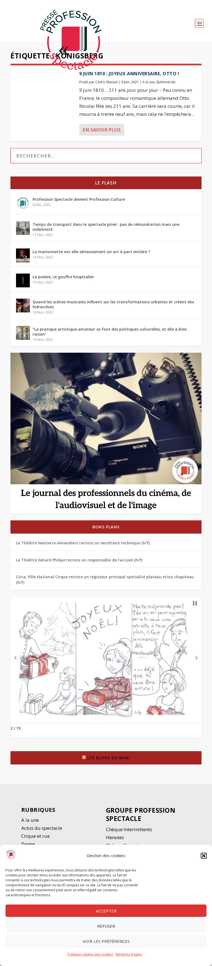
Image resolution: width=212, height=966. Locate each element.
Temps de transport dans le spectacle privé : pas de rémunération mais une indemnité (106, 227)
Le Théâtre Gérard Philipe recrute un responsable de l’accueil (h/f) (79, 560)
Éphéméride (166, 82)
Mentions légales (129, 954)
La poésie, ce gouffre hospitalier (63, 276)
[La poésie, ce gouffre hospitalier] (23, 280)
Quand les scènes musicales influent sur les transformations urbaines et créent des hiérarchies (113, 304)
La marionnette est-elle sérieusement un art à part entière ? (91, 251)
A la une (148, 82)
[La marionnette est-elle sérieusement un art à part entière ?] (23, 255)
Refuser (106, 926)
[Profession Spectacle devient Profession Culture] (23, 203)
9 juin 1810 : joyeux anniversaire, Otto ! (129, 74)
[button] (203, 855)
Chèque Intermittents (129, 829)
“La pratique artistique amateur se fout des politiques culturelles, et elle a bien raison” (110, 332)
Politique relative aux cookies (90, 954)
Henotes (115, 837)
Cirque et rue (35, 836)
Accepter (106, 911)
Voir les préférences (106, 941)
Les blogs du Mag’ (108, 757)
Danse (28, 844)
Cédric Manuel (106, 82)
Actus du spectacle (41, 828)
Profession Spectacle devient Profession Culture (79, 199)
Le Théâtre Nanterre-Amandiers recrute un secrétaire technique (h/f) (83, 542)
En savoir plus (102, 130)
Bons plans (106, 526)
